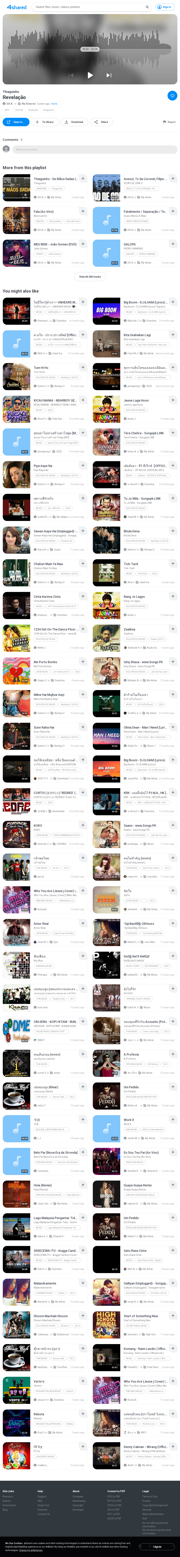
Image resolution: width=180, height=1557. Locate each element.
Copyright (78, 1505)
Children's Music (45, 1456)
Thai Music (41, 868)
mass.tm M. (134, 876)
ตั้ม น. (131, 1432)
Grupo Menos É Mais (137, 221)
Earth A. (132, 1007)
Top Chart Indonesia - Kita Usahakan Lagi (154, 345)
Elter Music (132, 900)
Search (7, 1501)
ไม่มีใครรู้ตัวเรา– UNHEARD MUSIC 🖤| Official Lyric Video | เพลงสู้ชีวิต (64, 312)
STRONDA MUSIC (134, 1064)
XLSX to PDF (114, 1518)
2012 (66, 868)
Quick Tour (43, 1505)
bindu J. (132, 418)
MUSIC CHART (133, 966)
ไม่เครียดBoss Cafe (63, 1367)
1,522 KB (18, 110)
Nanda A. (43, 1301)
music (57, 549)
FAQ (40, 1501)
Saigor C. (42, 680)
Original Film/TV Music (138, 999)
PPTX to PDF (114, 1501)
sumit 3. (42, 1072)
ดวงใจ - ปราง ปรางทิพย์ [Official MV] (64, 345)
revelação (33, 110)
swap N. (132, 1301)
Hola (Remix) (73, 1195)
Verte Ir (69, 1391)
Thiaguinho (57, 188)
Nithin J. (42, 647)
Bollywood (63, 1334)
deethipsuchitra (44, 1367)
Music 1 (151, 745)
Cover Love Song (151, 1031)
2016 (72, 1293)
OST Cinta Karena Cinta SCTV (62, 606)
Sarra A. (42, 549)
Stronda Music (44, 1162)
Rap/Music (131, 1129)
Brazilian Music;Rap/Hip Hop (141, 1097)
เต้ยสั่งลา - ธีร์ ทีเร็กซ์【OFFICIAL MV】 (154, 475)
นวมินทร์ (132, 484)
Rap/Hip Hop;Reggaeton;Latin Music (142, 1195)
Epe (56, 942)
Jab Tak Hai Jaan (159, 672)
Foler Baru (153, 1367)
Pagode (40, 221)
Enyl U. (41, 1432)
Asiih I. (131, 1465)
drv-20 (131, 1072)
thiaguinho (48, 110)
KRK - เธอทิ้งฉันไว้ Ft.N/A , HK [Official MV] (154, 802)
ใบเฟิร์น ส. (133, 713)
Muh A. (131, 1269)
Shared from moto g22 (153, 1171)
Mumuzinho (55, 221)
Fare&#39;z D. (134, 1367)
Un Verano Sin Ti (62, 672)
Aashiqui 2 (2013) (69, 377)
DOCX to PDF (114, 1505)
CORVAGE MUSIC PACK (63, 843)
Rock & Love (149, 1424)
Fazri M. (132, 353)
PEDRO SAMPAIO (147, 254)
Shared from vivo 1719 (59, 1236)
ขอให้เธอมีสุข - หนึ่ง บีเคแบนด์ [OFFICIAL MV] (64, 770)
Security (147, 1509)
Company (78, 1496)
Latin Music (42, 672)
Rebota (69, 1424)
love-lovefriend (44, 1007)
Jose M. (42, 942)
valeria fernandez (134, 1203)
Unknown (41, 188)
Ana (130, 582)
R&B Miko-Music (44, 900)
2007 (166, 966)
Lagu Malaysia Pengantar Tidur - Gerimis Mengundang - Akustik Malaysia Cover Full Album (64, 1227)
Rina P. (41, 418)
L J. (39, 1138)
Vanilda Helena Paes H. (134, 1171)
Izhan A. (132, 451)
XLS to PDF (113, 1509)
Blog (5, 1509)
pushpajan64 (134, 843)
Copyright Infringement (155, 1505)
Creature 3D (66, 541)
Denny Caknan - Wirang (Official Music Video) (154, 1456)
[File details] (16, 187)
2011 (165, 1064)
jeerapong (133, 386)
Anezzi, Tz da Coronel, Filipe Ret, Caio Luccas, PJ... (142, 188)
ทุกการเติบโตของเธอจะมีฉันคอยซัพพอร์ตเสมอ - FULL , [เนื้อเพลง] (154, 377)
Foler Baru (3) (58, 418)
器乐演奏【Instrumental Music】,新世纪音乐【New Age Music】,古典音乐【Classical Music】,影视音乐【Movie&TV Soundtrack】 (52, 1129)
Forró (39, 254)
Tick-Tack (142, 573)
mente (61, 1293)
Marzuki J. (133, 320)
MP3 (7, 110)
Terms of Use (149, 1496)
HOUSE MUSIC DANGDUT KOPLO (51, 1031)
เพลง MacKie (150, 942)
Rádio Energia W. (134, 745)
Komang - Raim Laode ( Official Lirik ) (154, 1358)
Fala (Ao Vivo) (73, 221)
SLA (144, 1518)
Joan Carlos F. (44, 1203)
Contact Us (44, 1514)
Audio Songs (153, 647)
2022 (77, 672)
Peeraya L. (43, 320)
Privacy (146, 1501)
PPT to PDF (113, 1514)
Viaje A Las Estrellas (64, 933)
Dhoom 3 (65, 1326)
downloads (58, 811)
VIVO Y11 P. (44, 778)
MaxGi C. (132, 942)
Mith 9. (41, 353)
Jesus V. (42, 1399)
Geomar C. (43, 843)
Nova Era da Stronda (68, 1162)
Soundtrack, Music (136, 1326)
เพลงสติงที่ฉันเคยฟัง (153, 876)
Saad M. (132, 516)
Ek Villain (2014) (158, 1293)
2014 (167, 868)
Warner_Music (44, 966)
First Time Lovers (151, 868)
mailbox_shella (44, 1465)
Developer (78, 1509)
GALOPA (130, 254)
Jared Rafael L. (134, 778)
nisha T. (42, 1105)
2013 (77, 1326)
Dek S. (41, 1269)
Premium (8, 1496)
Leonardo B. (44, 1171)
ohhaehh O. (134, 909)
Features (42, 1509)
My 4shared (29, 103)
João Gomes (54, 254)
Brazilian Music (134, 1162)
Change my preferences (31, 1550)
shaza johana (44, 615)
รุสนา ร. (132, 1040)
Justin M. (133, 1138)
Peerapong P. (44, 974)
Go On (56, 868)
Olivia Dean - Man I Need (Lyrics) (153, 737)
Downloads (63, 320)
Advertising (79, 1501)
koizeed (42, 909)
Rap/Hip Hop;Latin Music (49, 1195)
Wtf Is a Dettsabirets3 (153, 1129)
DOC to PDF (113, 1496)
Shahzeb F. (134, 647)
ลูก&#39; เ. (43, 516)
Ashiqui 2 (59, 386)
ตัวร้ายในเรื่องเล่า (145, 704)
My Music (152, 974)
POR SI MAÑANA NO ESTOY (67, 835)
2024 (154, 573)
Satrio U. (42, 386)
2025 (149, 386)
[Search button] (147, 7)
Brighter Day (59, 999)
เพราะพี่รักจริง (54, 508)
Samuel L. (133, 1334)
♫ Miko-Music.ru (65, 900)
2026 (50, 410)
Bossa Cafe (58, 1097)
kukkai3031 (134, 974)
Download (62, 778)
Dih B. (10, 103)
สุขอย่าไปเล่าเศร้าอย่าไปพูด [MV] (63, 443)
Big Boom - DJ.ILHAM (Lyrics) (152, 770)
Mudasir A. (133, 680)
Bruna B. (132, 1399)
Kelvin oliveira (134, 1105)
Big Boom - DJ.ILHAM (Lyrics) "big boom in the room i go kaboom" (154, 312)
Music (39, 312)
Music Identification (153, 1514)
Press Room (9, 1505)
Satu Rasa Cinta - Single (149, 1260)
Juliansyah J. (44, 1334)
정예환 (41, 811)
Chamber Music (44, 1293)
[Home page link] (16, 7)
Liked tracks (58, 353)
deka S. (42, 1236)
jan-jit (41, 876)
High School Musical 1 (152, 1334)
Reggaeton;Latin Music (48, 1391)
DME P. (41, 1040)
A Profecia (153, 1064)
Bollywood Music (46, 377)
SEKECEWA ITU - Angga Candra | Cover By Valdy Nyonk (64, 1260)
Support (42, 1496)
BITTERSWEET (152, 966)
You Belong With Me (152, 933)
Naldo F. (132, 1236)
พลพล (57, 1072)
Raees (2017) (157, 639)
